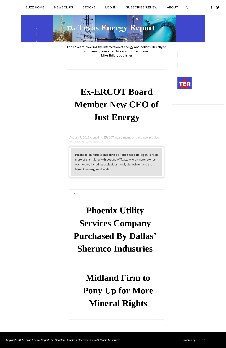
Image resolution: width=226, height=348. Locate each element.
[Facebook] (211, 7)
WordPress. (213, 339)
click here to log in (134, 154)
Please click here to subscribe (96, 154)
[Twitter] (217, 7)
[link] (187, 7)
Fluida (199, 339)
